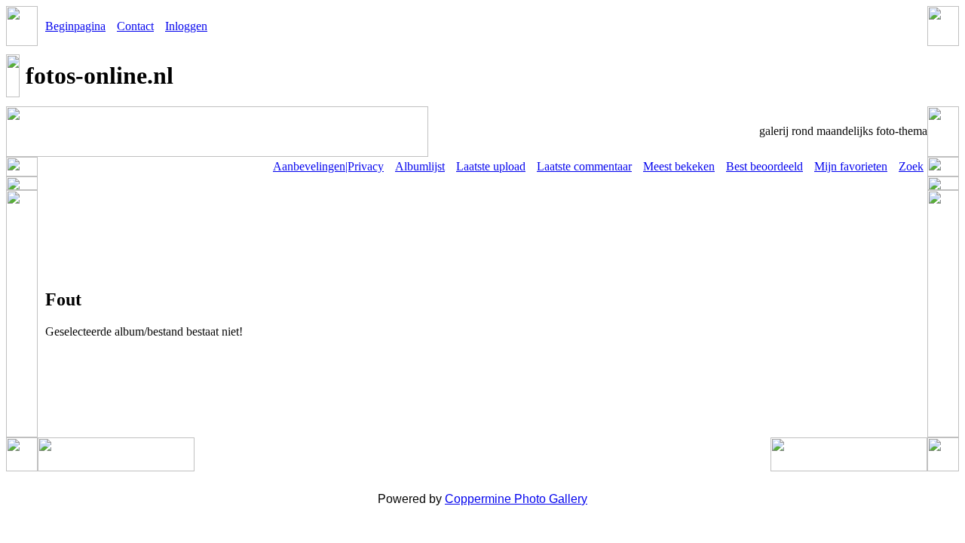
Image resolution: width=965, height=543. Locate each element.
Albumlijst (420, 166)
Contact (135, 26)
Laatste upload (490, 166)
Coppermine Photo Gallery (516, 498)
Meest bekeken (679, 166)
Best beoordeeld (764, 166)
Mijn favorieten (850, 166)
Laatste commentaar (584, 166)
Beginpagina (75, 26)
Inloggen (186, 26)
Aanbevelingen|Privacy (328, 166)
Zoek (911, 166)
